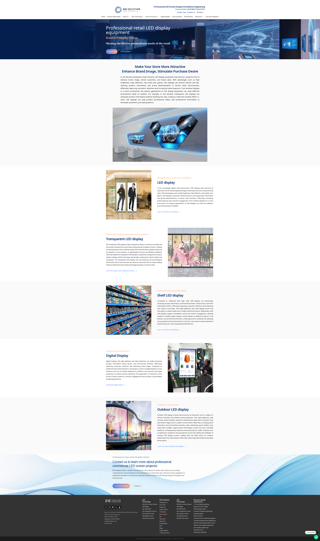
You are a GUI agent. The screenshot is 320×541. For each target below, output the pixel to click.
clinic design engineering (201, 527)
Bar (160, 516)
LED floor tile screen (148, 518)
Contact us (191, 12)
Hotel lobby (162, 512)
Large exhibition (163, 530)
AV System (198, 16)
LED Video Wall (146, 509)
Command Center (164, 533)
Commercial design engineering (203, 511)
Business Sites (108, 523)
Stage (161, 528)
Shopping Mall (163, 523)
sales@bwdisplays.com (111, 521)
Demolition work (198, 530)
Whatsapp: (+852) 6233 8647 (112, 519)
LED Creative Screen (148, 513)
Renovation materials (200, 532)
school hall (162, 505)
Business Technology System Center (204, 523)
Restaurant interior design (201, 506)
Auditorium (162, 507)
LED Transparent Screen (149, 511)
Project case (181, 12)
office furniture (198, 516)
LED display (145, 506)
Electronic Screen (151, 16)
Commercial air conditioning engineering (206, 518)
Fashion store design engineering (203, 525)
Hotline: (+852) (109, 516)
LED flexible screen (147, 516)
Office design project (200, 509)
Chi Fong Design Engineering (201, 504)
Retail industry (163, 514)
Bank (160, 526)
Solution (125, 16)
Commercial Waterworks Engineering (204, 520)
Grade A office (163, 509)
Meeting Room (163, 502)
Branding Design (198, 513)
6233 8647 (191, 9)
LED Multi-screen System (149, 504)
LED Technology (137, 16)
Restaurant (162, 519)
